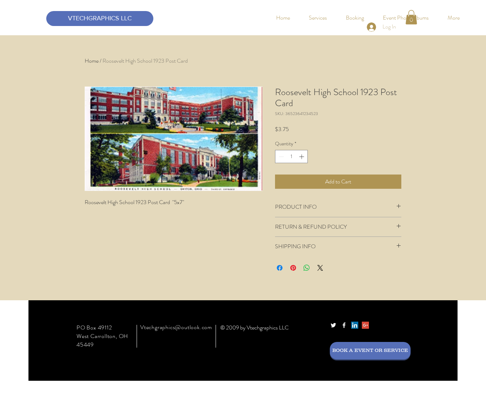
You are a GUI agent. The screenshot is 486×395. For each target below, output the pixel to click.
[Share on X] (320, 268)
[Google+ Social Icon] (365, 325)
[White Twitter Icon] (333, 325)
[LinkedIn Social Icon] (354, 325)
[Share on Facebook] (279, 268)
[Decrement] (280, 156)
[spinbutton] (291, 156)
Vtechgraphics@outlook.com (176, 327)
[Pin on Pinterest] (293, 268)
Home (92, 61)
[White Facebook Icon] (344, 325)
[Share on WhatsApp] (306, 268)
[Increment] (302, 156)
